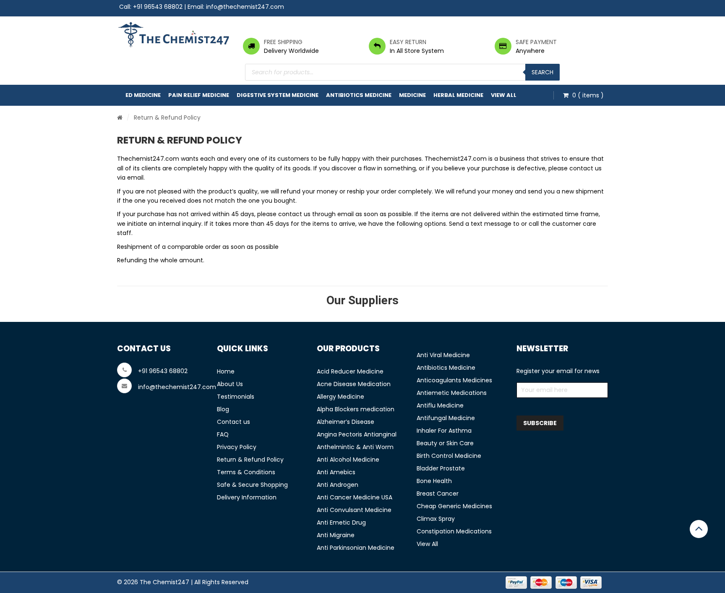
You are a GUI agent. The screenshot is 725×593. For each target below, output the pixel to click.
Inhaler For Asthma (444, 430)
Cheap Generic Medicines (454, 506)
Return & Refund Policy (250, 459)
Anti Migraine (336, 535)
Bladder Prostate (441, 468)
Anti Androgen (337, 485)
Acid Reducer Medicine (350, 371)
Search (542, 72)
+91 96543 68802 (158, 7)
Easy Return (408, 42)
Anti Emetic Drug (341, 522)
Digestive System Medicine (277, 95)
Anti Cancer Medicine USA (354, 497)
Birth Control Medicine (449, 456)
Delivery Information (246, 497)
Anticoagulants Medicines (454, 380)
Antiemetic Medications (452, 393)
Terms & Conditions (246, 472)
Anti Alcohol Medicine (348, 459)
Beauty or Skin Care (445, 443)
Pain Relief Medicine (198, 95)
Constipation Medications (454, 531)
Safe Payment (536, 42)
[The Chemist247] (173, 34)
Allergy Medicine (340, 396)
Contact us (233, 422)
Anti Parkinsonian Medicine (355, 547)
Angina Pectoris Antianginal (356, 434)
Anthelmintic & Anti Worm (355, 447)
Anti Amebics (336, 472)
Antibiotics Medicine (358, 95)
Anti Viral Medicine (443, 355)
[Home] (120, 117)
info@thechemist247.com (245, 7)
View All (503, 95)
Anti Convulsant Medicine (354, 510)
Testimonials (235, 396)
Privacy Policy (236, 447)
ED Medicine (143, 95)
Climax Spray (436, 519)
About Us (230, 384)
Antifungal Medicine (446, 418)
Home (226, 371)
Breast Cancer (438, 493)
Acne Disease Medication (354, 384)
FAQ (223, 434)
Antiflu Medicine (440, 405)
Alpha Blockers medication (355, 409)
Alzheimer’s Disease (345, 422)
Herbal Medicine (458, 95)
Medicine (412, 95)
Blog (223, 409)
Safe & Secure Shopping (252, 485)
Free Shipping (283, 42)
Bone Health (434, 481)
